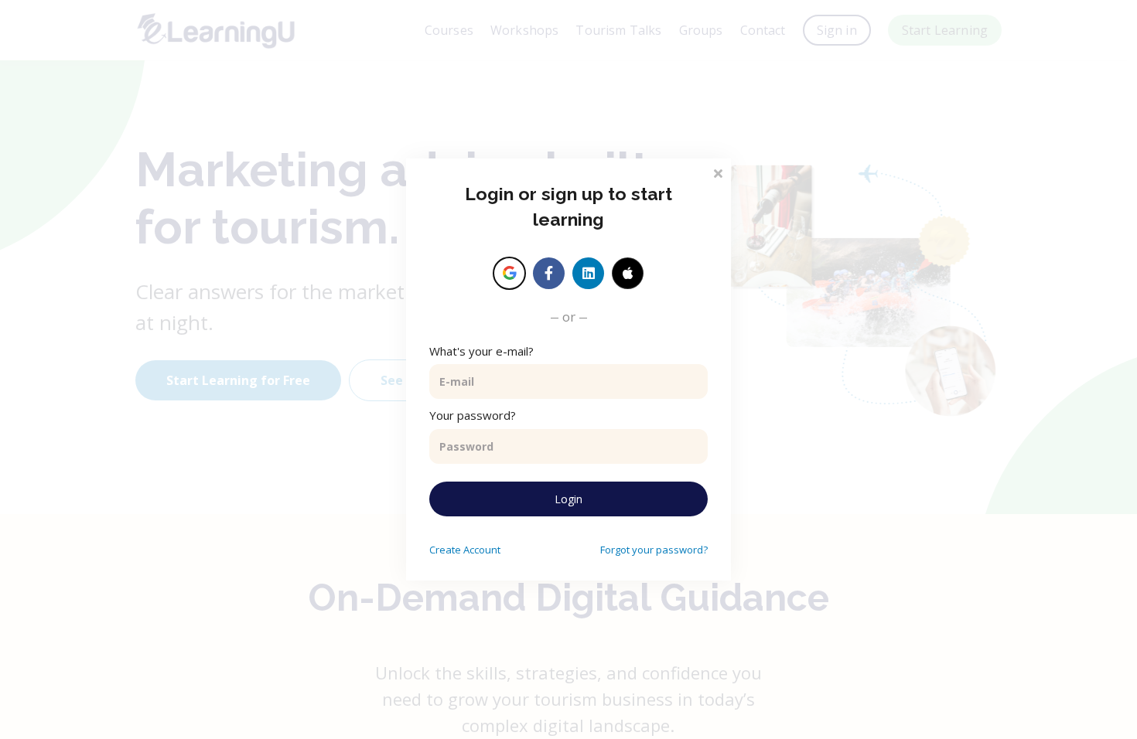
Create (464, 550)
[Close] (718, 172)
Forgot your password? (654, 550)
